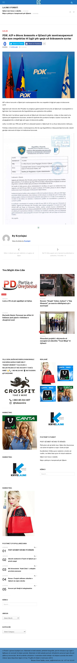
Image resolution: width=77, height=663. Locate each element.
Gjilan (5, 31)
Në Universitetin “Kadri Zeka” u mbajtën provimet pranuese (18, 569)
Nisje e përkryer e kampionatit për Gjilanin (16, 13)
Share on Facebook (35, 44)
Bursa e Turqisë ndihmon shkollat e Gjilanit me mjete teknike (17, 579)
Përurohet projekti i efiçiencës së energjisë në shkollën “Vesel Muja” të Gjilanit (55, 340)
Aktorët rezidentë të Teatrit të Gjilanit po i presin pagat (19, 559)
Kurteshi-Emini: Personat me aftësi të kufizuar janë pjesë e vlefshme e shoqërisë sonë (17, 317)
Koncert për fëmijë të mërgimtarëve (17, 588)
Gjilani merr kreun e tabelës (11, 11)
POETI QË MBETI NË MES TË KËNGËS (18, 550)
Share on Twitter (18, 44)
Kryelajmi (14, 47)
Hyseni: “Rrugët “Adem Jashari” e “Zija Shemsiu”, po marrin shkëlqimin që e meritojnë (56, 303)
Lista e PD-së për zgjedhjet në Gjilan (17, 301)
